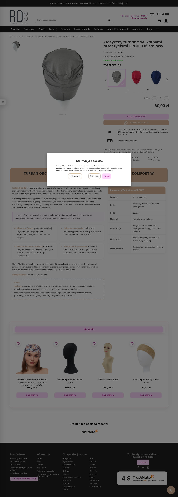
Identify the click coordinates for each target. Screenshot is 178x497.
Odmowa (94, 176)
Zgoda (106, 176)
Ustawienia (75, 176)
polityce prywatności (105, 170)
